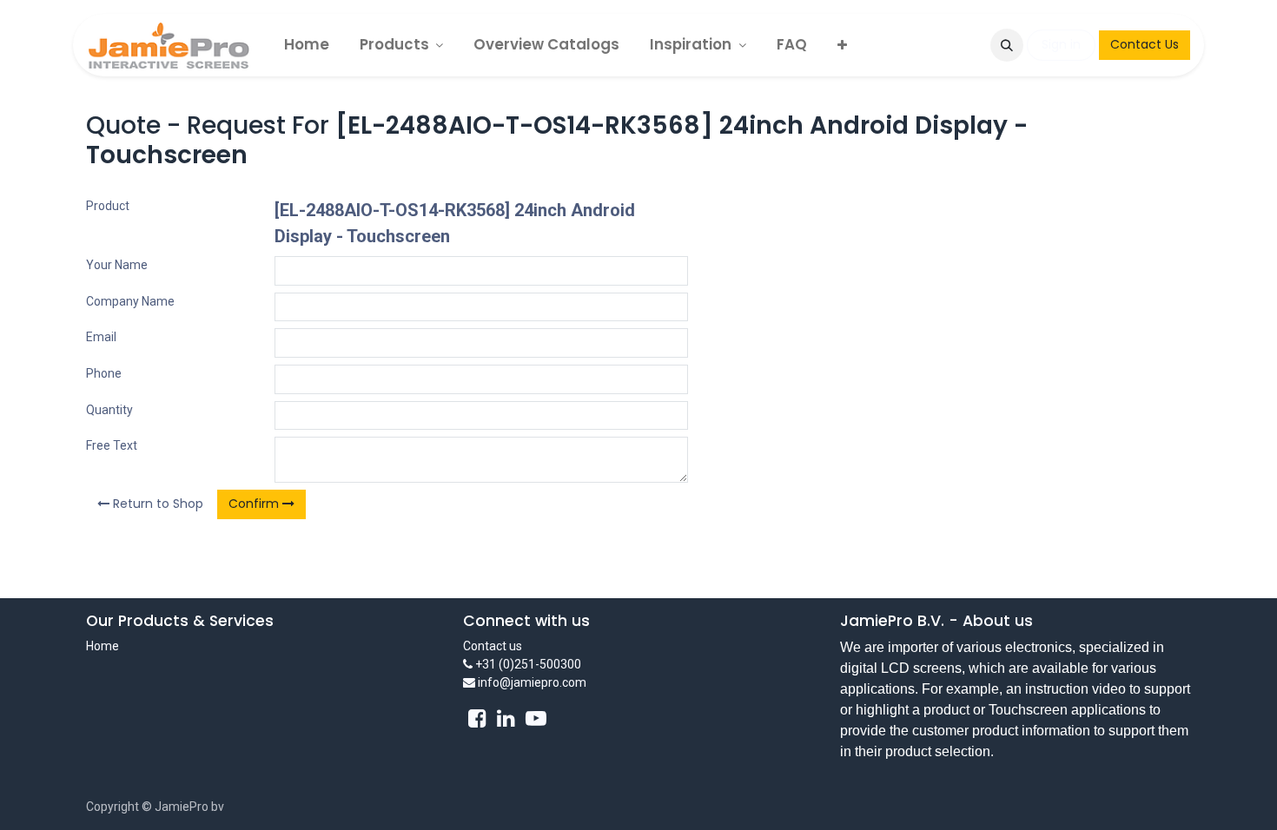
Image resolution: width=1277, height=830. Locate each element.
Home (102, 646)
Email (101, 337)
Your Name (117, 265)
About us (998, 620)
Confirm (255, 503)
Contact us (492, 646)
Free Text (111, 445)
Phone (104, 373)
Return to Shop (156, 503)
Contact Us (1144, 44)
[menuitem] (306, 45)
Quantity (109, 410)
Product (107, 206)
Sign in (1061, 44)
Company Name (130, 301)
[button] (1006, 45)
